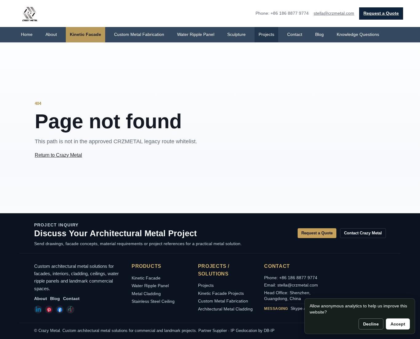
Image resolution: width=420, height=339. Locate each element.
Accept (397, 324)
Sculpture (236, 34)
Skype (297, 308)
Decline (371, 324)
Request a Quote (381, 13)
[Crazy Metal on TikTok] (70, 310)
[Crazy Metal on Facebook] (60, 310)
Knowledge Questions (358, 34)
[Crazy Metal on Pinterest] (49, 310)
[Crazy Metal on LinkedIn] (38, 310)
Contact (294, 34)
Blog (319, 34)
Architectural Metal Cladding (225, 308)
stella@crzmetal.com (334, 13)
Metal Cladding (146, 293)
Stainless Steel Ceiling (153, 301)
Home (27, 34)
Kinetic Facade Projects (221, 293)
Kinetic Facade (85, 34)
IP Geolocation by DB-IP (253, 330)
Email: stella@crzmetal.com (291, 285)
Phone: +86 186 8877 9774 (290, 277)
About (51, 34)
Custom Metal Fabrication (139, 34)
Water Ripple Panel (195, 34)
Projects (266, 34)
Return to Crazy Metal (58, 155)
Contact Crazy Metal (363, 233)
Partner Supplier (212, 330)
